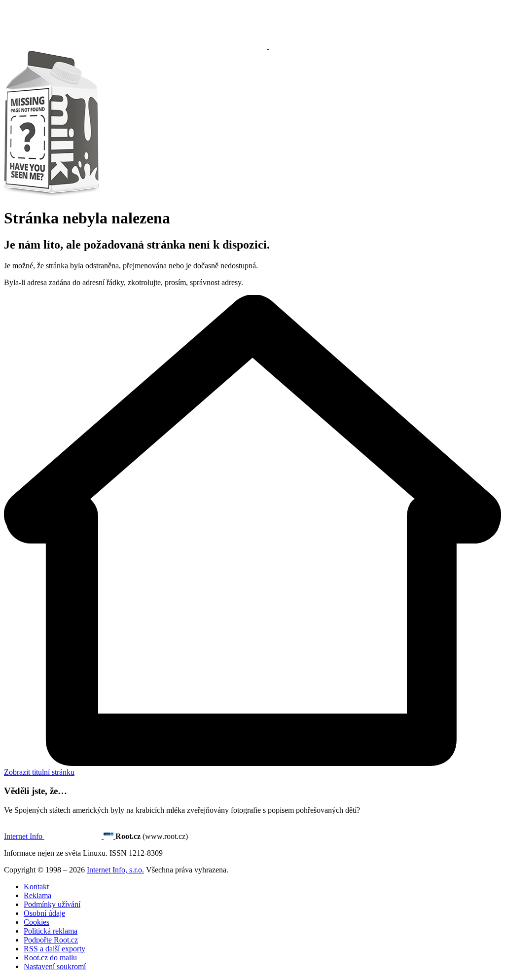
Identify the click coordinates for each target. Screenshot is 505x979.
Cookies (36, 922)
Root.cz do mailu (50, 957)
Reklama (37, 895)
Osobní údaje (44, 913)
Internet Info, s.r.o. (115, 870)
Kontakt (36, 886)
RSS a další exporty (54, 948)
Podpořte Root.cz (51, 940)
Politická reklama (50, 931)
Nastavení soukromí (55, 966)
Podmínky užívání (52, 904)
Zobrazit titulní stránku (39, 772)
